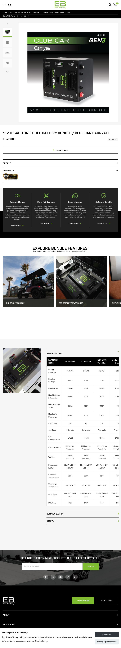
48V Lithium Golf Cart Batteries (20, 12)
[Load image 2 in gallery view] (7, 42)
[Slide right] (7, 71)
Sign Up (91, 566)
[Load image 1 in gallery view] (7, 32)
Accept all (106, 634)
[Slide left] (7, 23)
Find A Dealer (83, 601)
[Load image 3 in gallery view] (7, 52)
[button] (4, 4)
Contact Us (107, 601)
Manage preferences (106, 641)
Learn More (16, 225)
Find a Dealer (62, 150)
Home (5, 12)
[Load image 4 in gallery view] (7, 63)
